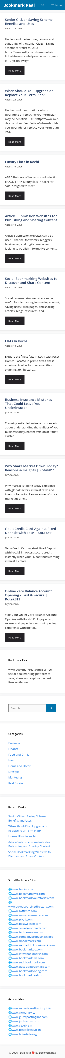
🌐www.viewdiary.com (23, 1012)
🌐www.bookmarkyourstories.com (31, 898)
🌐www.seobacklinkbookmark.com (31, 945)
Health (12, 760)
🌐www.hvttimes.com (22, 911)
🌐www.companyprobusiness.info (31, 937)
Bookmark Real (19, 5)
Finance (13, 749)
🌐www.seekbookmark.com (26, 962)
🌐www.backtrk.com (21, 889)
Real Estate (15, 783)
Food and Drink (18, 754)
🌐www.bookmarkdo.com (25, 949)
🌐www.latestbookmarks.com (28, 954)
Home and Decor (19, 766)
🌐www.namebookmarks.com (28, 915)
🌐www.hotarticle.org (22, 1034)
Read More (14, 70)
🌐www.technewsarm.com (25, 932)
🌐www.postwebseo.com (24, 924)
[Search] (51, 708)
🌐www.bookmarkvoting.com (27, 971)
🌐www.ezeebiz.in (20, 1025)
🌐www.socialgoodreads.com (27, 928)
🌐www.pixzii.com (20, 919)
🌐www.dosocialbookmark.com (29, 966)
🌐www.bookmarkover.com (26, 894)
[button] (43, 5)
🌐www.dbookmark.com (24, 941)
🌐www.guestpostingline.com (28, 1017)
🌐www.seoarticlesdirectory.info (29, 1008)
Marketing (15, 777)
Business (14, 743)
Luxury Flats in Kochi (22, 836)
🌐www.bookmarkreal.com (26, 975)
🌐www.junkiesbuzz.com (24, 1021)
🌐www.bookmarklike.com (26, 958)
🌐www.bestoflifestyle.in (24, 1030)
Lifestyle (13, 772)
